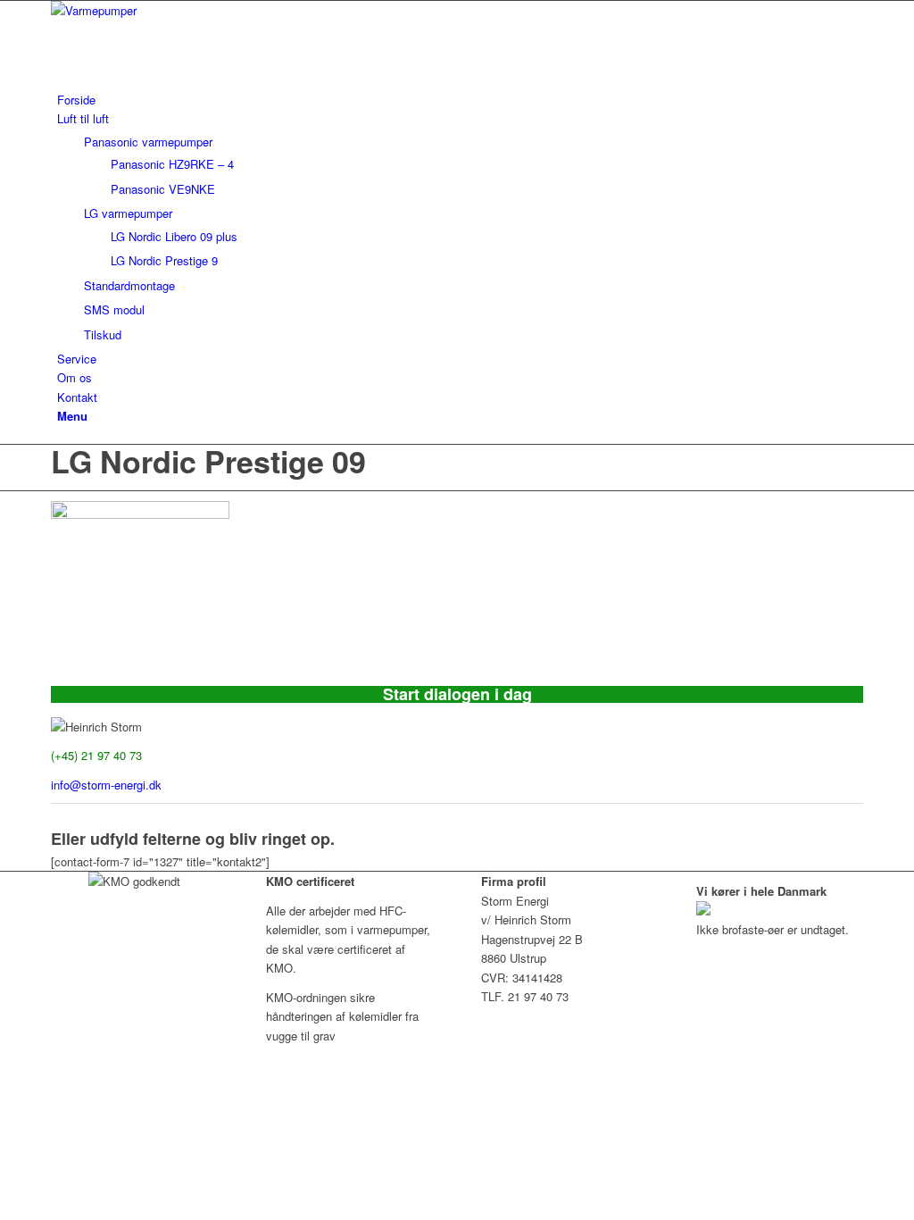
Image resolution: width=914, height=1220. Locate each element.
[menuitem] (460, 99)
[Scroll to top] (4, 1064)
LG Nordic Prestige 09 (208, 460)
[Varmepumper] (185, 10)
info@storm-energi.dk (106, 784)
